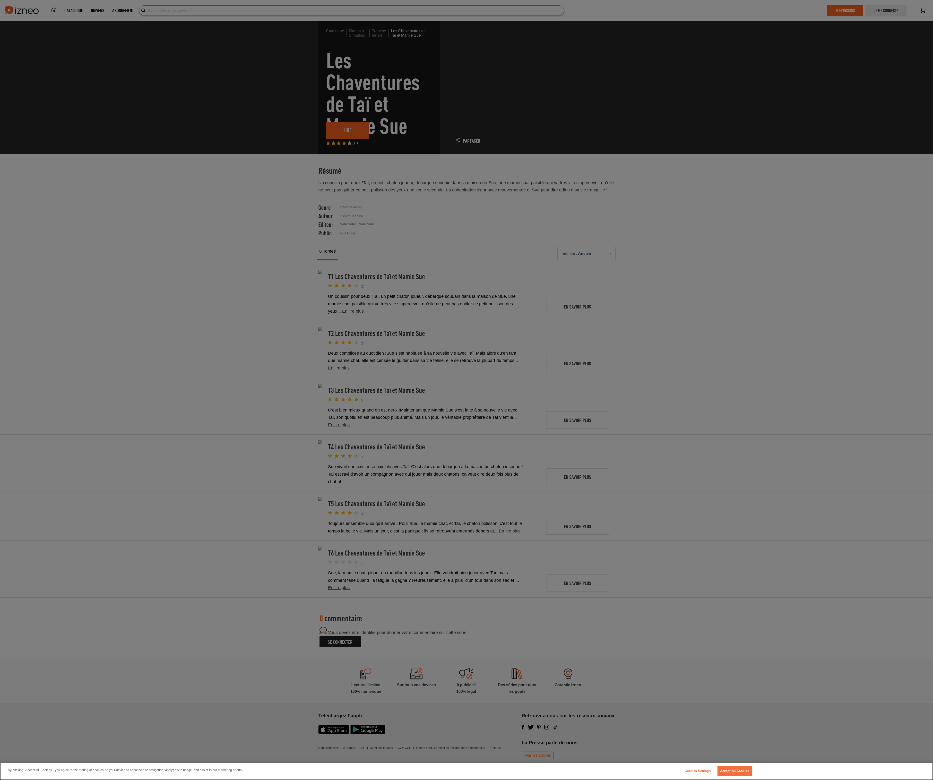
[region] (466, 771)
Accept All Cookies (734, 771)
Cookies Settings (698, 771)
